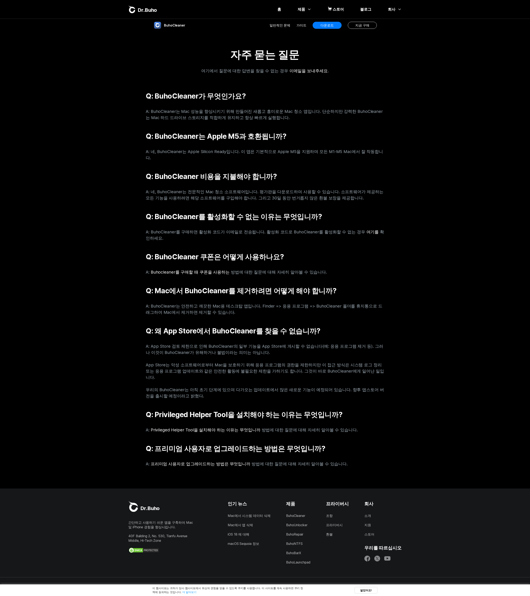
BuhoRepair (294, 534)
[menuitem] (279, 9)
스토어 (338, 9)
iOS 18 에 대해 (238, 534)
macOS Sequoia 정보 (243, 544)
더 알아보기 (189, 592)
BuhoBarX (293, 553)
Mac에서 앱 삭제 (240, 525)
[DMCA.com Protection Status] (143, 550)
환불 (329, 534)
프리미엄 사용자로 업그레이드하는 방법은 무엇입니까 (200, 463)
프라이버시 (334, 525)
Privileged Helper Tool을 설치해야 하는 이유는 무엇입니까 (205, 429)
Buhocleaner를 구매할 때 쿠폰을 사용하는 (190, 272)
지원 (367, 525)
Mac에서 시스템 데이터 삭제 (249, 516)
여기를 (372, 231)
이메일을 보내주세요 (308, 70)
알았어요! (366, 590)
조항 (329, 516)
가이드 (301, 25)
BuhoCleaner (295, 516)
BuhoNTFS (294, 544)
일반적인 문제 (280, 25)
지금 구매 (362, 25)
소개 (367, 516)
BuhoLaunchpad (298, 562)
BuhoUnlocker (296, 525)
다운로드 (327, 25)
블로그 (365, 9)
